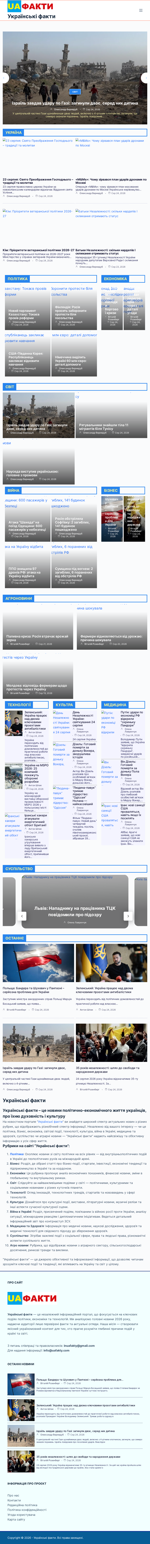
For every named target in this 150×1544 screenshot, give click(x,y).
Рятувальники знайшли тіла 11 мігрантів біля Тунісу (103, 427)
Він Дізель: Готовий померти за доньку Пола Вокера (130, 768)
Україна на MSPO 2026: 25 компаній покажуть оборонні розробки (36, 773)
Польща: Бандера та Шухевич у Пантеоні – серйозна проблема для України (112, 506)
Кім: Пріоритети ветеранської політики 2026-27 (38, 250)
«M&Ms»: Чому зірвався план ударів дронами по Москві (111, 181)
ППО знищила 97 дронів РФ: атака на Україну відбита (24, 572)
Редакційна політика (22, 1505)
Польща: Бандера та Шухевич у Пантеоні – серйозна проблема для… (79, 1379)
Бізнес (75, 92)
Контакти (14, 1500)
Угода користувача (21, 1514)
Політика (16, 1154)
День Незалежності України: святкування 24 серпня (84, 718)
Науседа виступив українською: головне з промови (32, 473)
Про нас (13, 1495)
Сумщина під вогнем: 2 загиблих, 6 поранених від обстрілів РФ (74, 572)
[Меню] (140, 10)
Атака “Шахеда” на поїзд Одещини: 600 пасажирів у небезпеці (27, 525)
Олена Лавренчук (83, 730)
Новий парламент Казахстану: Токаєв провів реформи (24, 314)
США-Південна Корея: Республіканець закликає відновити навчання (26, 359)
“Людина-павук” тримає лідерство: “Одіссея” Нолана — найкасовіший (84, 796)
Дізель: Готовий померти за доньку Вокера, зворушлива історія (84, 750)
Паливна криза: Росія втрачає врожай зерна (37, 638)
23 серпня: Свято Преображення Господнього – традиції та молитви (38, 181)
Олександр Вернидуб (18, 196)
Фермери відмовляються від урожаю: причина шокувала (111, 638)
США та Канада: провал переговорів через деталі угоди (134, 300)
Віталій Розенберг (66, 114)
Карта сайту (16, 1519)
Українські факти (31, 16)
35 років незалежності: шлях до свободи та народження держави (75, 105)
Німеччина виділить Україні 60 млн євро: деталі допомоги (71, 360)
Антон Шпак (35, 732)
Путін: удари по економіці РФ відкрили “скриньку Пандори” (132, 718)
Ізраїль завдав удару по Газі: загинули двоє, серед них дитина (37, 427)
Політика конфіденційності (27, 1510)
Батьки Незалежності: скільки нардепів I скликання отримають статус (105, 251)
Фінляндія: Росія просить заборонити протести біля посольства (70, 312)
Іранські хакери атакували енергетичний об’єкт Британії (36, 820)
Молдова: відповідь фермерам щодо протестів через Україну (36, 687)
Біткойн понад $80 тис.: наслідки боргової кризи (111, 300)
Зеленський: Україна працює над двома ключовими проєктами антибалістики (36, 720)
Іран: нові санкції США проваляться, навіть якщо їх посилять (133, 811)
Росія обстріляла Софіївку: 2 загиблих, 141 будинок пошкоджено (72, 524)
